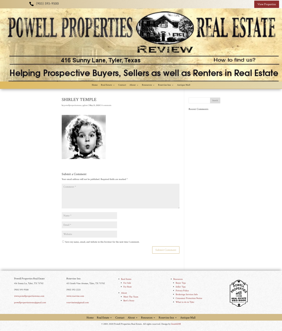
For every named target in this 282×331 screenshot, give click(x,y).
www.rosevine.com (75, 296)
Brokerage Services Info (187, 294)
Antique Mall (183, 85)
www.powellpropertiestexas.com (29, 296)
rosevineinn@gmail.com (77, 302)
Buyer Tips (181, 283)
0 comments (106, 105)
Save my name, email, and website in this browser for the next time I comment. (102, 241)
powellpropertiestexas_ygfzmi (76, 105)
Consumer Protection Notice (189, 298)
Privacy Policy (182, 290)
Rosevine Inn (164, 85)
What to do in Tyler (185, 302)
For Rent (127, 286)
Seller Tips (181, 286)
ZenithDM (176, 324)
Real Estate (106, 85)
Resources (147, 85)
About (132, 85)
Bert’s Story (128, 300)
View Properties (266, 4)
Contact (122, 85)
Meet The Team (130, 296)
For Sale (127, 283)
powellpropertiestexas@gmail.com (30, 302)
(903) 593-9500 (47, 3)
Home (95, 85)
